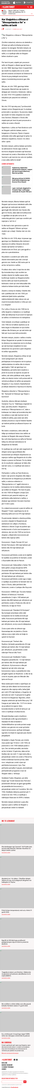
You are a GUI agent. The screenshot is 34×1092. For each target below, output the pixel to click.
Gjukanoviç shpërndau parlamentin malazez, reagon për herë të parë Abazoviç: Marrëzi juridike (22, 170)
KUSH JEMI (4, 1063)
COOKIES (4, 1069)
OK (25, 1081)
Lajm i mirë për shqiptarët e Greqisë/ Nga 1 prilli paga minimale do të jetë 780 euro (22, 190)
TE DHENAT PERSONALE (8, 1067)
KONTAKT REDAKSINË (7, 1065)
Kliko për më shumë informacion (10, 1053)
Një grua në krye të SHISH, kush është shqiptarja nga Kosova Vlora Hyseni (21, 180)
